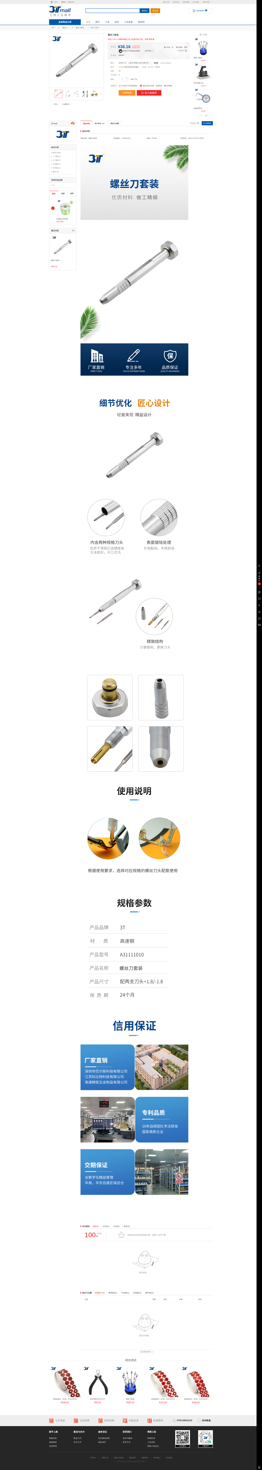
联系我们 (157, 1458)
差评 (127, 1226)
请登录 (63, 2)
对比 (56, 104)
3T (120, 71)
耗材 (117, 22)
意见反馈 (169, 1458)
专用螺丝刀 (57, 168)
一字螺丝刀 (57, 156)
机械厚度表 (198, 108)
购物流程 (53, 1438)
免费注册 (71, 2)
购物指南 (53, 1442)
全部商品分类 (65, 22)
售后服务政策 (104, 1438)
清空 (73, 231)
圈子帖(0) (149, 1293)
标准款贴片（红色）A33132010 (163, 1399)
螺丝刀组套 (57, 153)
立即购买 (127, 92)
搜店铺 (155, 11)
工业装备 (128, 22)
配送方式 (77, 1438)
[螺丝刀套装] (203, 47)
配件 (98, 22)
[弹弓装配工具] (203, 72)
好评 (106, 1226)
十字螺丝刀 (57, 160)
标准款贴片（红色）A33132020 (196, 1399)
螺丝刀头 (56, 172)
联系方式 (126, 1442)
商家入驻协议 (153, 1446)
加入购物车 (151, 92)
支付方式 (77, 1442)
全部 (96, 1226)
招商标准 (151, 1438)
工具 (107, 22)
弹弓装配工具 (199, 83)
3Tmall (121, 67)
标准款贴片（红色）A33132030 (65, 1399)
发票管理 (53, 1446)
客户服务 (196, 2)
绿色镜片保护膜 (62, 219)
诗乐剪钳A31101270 (97, 1399)
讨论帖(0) (125, 1293)
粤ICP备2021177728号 (136, 1461)
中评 (116, 1226)
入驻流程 (151, 1442)
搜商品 (145, 11)
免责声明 (145, 1458)
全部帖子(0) (99, 1293)
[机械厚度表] (203, 97)
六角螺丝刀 (57, 164)
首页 (88, 22)
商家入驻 (105, 1458)
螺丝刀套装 (198, 58)
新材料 (141, 22)
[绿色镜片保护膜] (65, 208)
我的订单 (166, 2)
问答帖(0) (137, 1293)
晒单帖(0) (113, 1293)
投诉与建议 (127, 1438)
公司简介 (93, 1458)
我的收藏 (186, 2)
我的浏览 (176, 2)
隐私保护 (102, 1442)
